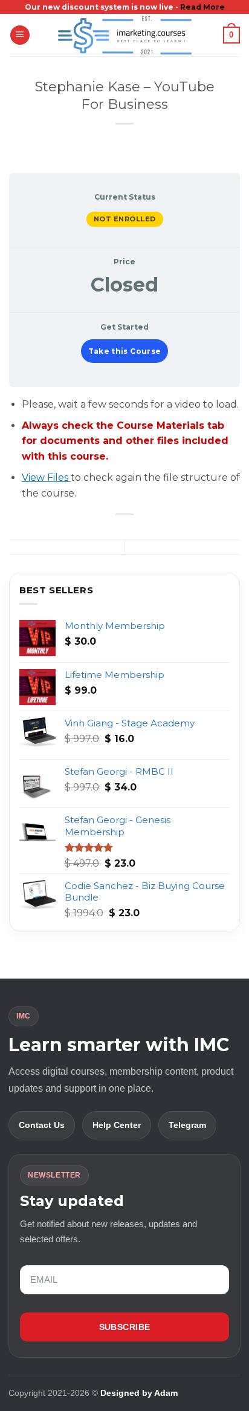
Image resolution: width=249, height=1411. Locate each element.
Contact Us (42, 1125)
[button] (20, 35)
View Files (46, 477)
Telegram (187, 1125)
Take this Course (124, 351)
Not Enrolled (125, 219)
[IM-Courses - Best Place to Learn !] (124, 35)
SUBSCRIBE (124, 1327)
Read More (202, 6)
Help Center (116, 1125)
